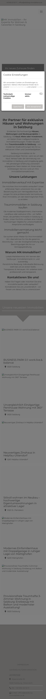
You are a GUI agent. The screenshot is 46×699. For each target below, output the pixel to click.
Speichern (17, 106)
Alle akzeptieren (34, 106)
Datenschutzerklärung (18, 87)
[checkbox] (41, 94)
